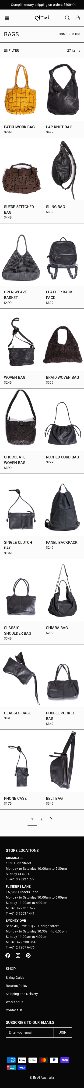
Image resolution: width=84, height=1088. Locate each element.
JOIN (62, 1032)
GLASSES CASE (17, 713)
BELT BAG (54, 798)
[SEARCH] (67, 18)
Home (63, 34)
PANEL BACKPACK (61, 542)
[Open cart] (78, 18)
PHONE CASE (15, 798)
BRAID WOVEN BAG (62, 377)
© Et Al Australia (42, 1077)
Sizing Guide (15, 977)
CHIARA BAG (57, 628)
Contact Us (14, 1010)
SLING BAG (55, 207)
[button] (8, 17)
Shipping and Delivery (22, 994)
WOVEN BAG (14, 377)
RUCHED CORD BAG (62, 457)
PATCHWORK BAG (19, 127)
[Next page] (51, 819)
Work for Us (14, 1002)
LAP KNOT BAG (59, 127)
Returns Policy (17, 986)
